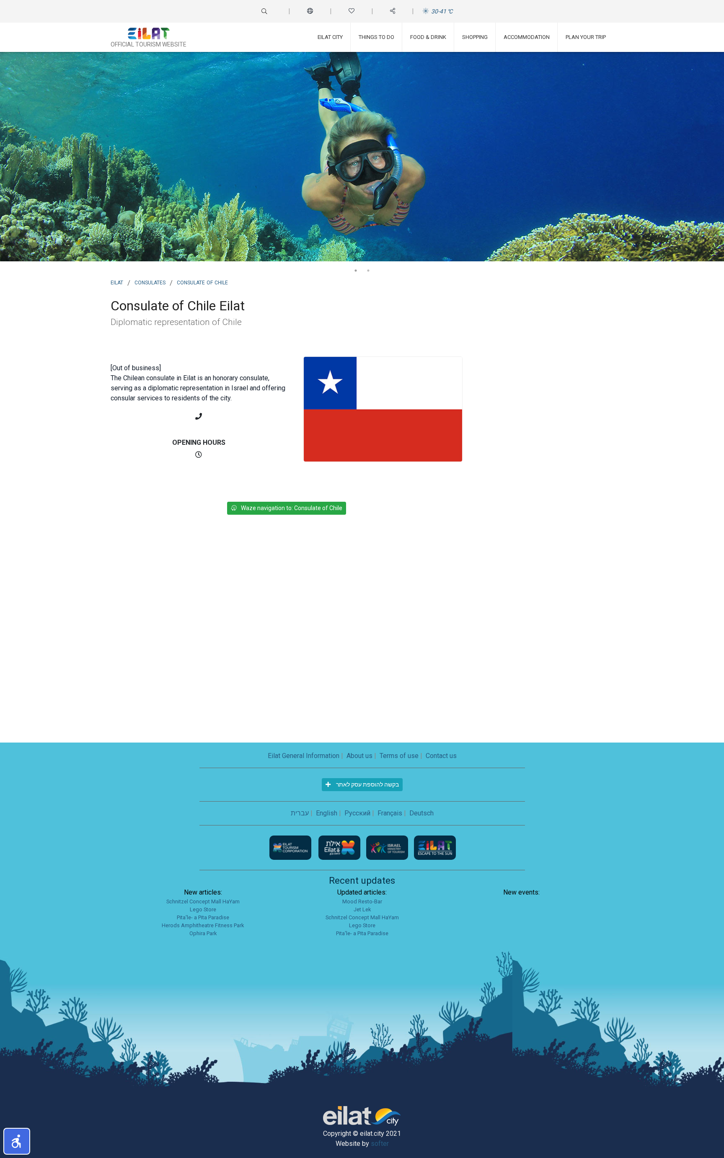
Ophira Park (203, 933)
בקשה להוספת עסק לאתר (367, 784)
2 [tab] (368, 270)
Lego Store (203, 909)
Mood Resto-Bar (362, 901)
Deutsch (421, 813)
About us (359, 756)
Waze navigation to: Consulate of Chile (291, 508)
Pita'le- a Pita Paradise (203, 917)
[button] (16, 1141)
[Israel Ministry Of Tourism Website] (388, 847)
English (326, 813)
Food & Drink (428, 37)
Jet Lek (362, 909)
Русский (357, 813)
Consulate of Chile (202, 282)
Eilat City (330, 37)
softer (380, 1144)
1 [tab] (356, 270)
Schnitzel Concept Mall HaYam (203, 901)
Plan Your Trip (586, 37)
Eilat (117, 282)
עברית (300, 813)
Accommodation (527, 37)
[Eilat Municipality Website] (340, 847)
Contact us (441, 756)
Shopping (475, 37)
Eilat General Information (303, 756)
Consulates (149, 282)
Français (390, 813)
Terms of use (399, 756)
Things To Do (376, 37)
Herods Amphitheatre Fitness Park (203, 925)
